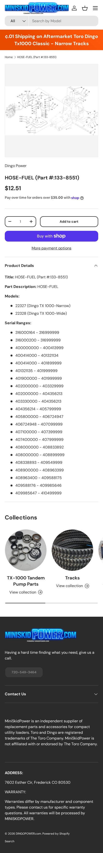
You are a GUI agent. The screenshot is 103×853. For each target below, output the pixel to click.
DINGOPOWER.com (28, 834)
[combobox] (51, 21)
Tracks (72, 578)
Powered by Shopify (56, 834)
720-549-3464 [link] (23, 672)
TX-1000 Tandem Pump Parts (26, 581)
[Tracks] (72, 550)
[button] (85, 8)
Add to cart (69, 221)
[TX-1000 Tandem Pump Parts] (25, 550)
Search (9, 841)
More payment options (51, 248)
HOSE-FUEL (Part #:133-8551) (36, 57)
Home (9, 57)
